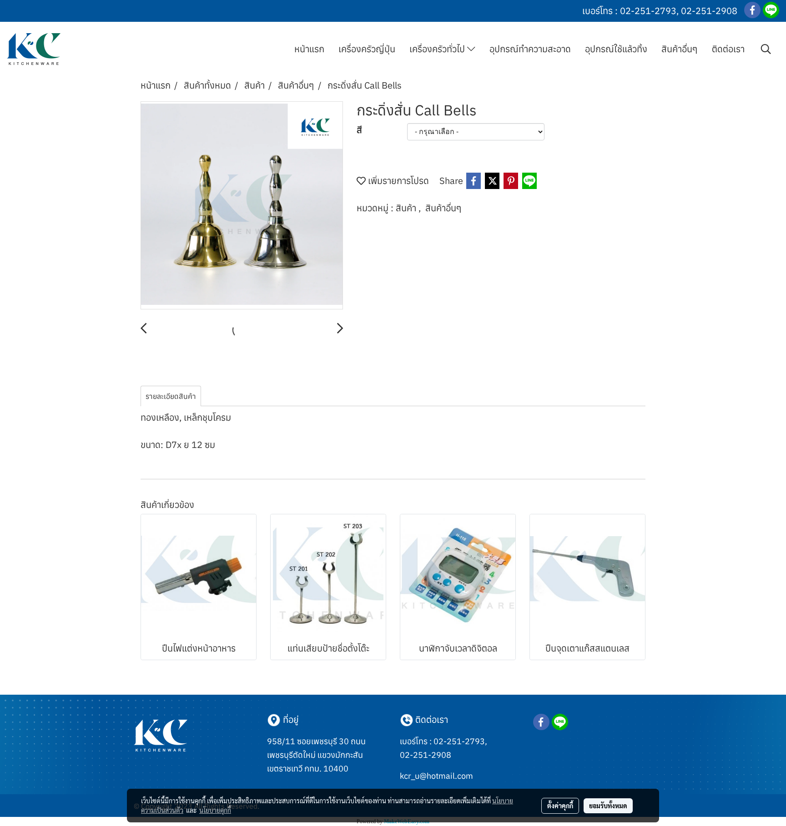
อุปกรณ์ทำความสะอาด (530, 49)
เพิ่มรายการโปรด (397, 180)
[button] (766, 49)
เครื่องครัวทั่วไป (438, 49)
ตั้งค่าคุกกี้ (560, 805)
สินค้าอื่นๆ (679, 49)
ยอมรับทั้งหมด (608, 805)
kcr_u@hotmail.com (436, 776)
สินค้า (407, 208)
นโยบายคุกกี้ (215, 810)
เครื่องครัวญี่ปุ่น (366, 49)
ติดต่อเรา (728, 49)
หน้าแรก (309, 49)
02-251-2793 (648, 11)
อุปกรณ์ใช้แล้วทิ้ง (616, 49)
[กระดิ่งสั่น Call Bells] (242, 206)
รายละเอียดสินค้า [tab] (171, 396)
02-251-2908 (709, 11)
